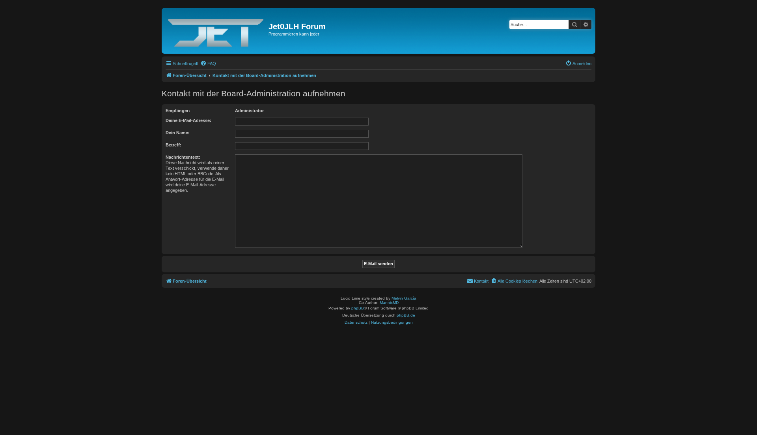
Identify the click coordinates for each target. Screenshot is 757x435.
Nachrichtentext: (183, 157)
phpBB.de (406, 315)
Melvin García (404, 298)
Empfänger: (178, 110)
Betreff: (173, 144)
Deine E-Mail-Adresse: (188, 120)
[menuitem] (208, 63)
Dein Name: (178, 132)
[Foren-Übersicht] (216, 31)
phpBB (357, 308)
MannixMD (389, 302)
